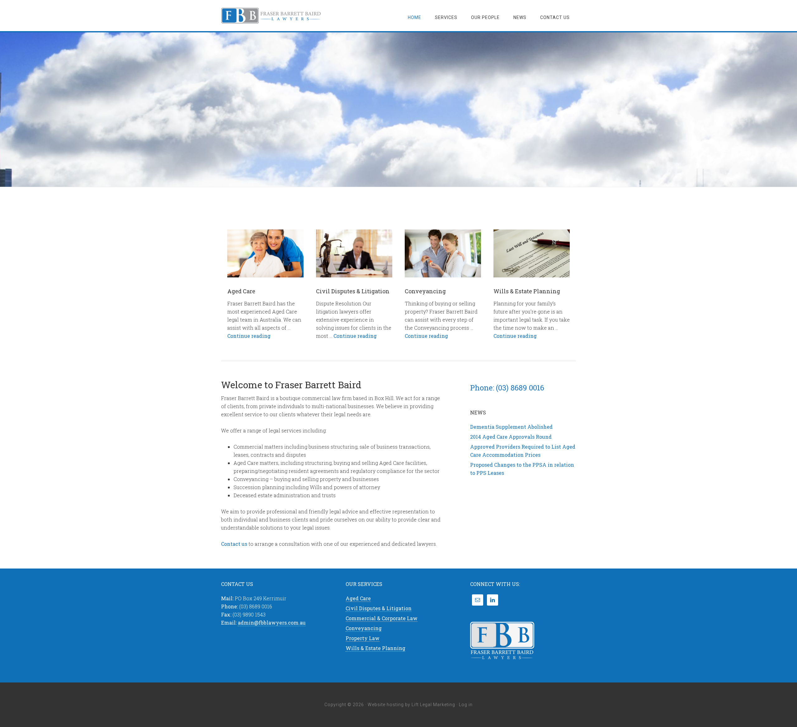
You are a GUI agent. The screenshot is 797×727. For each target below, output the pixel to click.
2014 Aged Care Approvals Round (511, 436)
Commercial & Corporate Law (381, 618)
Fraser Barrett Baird (271, 15)
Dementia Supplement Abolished (511, 426)
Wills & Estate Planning (526, 291)
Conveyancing (425, 291)
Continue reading (249, 336)
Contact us (234, 544)
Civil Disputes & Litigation (352, 291)
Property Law (363, 638)
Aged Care (241, 291)
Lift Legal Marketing (433, 704)
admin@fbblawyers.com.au (272, 622)
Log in (466, 704)
